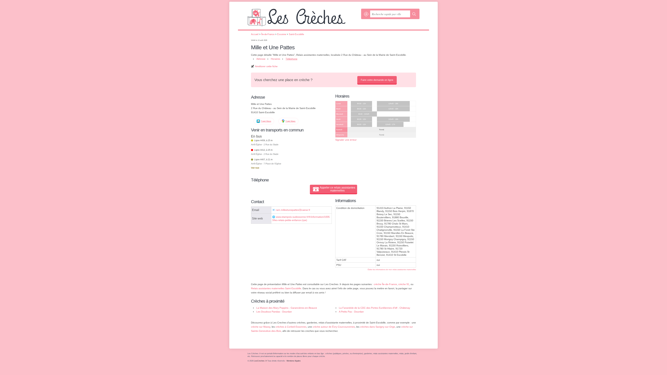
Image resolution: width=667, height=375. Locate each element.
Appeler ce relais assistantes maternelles (337, 189)
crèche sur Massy (260, 326)
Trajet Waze (266, 121)
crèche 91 (403, 284)
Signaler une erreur (346, 139)
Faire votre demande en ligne (377, 79)
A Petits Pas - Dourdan (351, 311)
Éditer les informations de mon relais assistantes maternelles (392, 269)
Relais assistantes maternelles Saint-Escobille (276, 288)
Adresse (260, 58)
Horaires (275, 58)
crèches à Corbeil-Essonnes (290, 326)
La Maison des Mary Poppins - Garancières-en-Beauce (286, 307)
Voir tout (255, 168)
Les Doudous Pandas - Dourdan (274, 311)
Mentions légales (294, 361)
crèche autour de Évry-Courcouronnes (334, 326)
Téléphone (291, 58)
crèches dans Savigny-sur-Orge (377, 326)
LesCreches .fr (303, 19)
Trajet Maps (290, 121)
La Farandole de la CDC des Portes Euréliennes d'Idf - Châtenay (374, 307)
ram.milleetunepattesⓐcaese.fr (293, 210)
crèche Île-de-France (385, 284)
